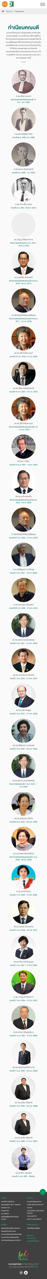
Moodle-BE (5, 1210)
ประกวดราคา (31, 1238)
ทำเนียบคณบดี (19, 11)
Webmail (18, 1204)
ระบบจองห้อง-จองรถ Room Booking (35, 1211)
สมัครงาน (30, 1235)
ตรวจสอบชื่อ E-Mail (7, 1204)
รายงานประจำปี (32, 1216)
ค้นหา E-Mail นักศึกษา (34, 1219)
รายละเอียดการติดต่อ (33, 1228)
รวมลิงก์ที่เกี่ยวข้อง (33, 1241)
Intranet (29, 1207)
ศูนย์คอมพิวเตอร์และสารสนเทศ (10, 1228)
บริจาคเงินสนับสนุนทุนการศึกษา (11, 1240)
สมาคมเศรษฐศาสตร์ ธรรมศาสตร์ (11, 1234)
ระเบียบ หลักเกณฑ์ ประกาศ (35, 1204)
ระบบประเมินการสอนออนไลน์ (10, 1237)
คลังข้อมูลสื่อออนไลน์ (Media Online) (10, 1217)
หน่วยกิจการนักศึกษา (7, 1201)
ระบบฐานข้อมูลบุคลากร (34, 1201)
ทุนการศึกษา (5, 1213)
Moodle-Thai (5, 1207)
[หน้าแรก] (3, 11)
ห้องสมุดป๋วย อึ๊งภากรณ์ (8, 1231)
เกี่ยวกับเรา (9, 11)
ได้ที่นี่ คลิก (34, 1266)
